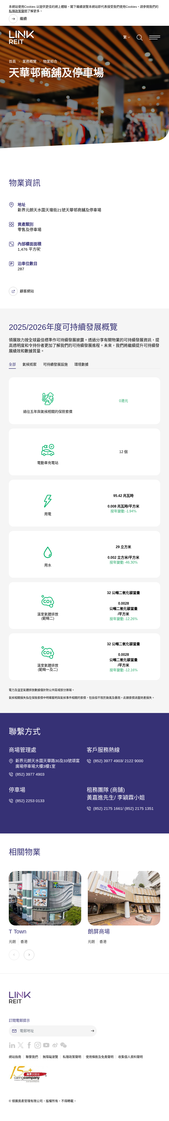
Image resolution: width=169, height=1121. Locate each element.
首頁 (12, 61)
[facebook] (28, 1046)
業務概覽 (29, 61)
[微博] (54, 1046)
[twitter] (19, 1046)
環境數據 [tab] (81, 364)
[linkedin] (12, 1046)
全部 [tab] (12, 364)
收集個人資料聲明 (130, 1057)
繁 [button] (125, 37)
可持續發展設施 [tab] (55, 364)
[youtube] (45, 1046)
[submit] (92, 1030)
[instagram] (36, 1046)
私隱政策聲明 (18, 11)
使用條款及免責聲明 (100, 1057)
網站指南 (15, 1057)
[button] (29, 955)
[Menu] (154, 37)
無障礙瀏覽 (50, 1057)
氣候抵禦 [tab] (29, 364)
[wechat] (62, 1046)
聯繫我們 (32, 1057)
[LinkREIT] (84, 997)
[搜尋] (140, 37)
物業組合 (50, 61)
